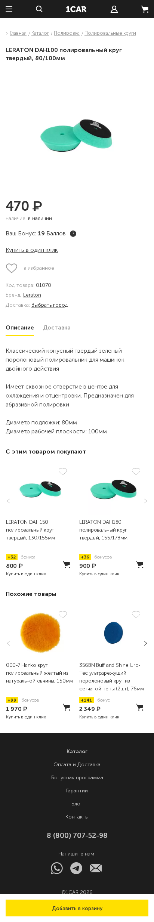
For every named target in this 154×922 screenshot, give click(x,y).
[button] (77, 908)
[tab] (20, 328)
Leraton (32, 295)
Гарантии (77, 791)
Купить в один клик (32, 249)
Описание (20, 327)
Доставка (57, 327)
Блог (77, 804)
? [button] (73, 233)
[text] (114, 9)
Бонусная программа (77, 777)
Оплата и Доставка (77, 764)
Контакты (77, 817)
